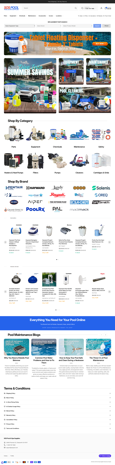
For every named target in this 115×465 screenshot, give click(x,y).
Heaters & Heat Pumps (13, 173)
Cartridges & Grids (101, 173)
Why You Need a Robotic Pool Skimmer (16, 359)
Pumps (57, 173)
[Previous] (5, 242)
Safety (101, 147)
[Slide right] (105, 334)
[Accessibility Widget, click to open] (2, 462)
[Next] (109, 242)
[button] (108, 8)
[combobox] (50, 8)
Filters (35, 173)
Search (97, 26)
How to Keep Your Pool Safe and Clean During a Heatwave (71, 359)
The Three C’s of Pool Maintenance (98, 359)
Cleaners (79, 173)
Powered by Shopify (107, 461)
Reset (106, 26)
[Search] (75, 8)
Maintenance (79, 147)
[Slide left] (101, 334)
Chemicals (57, 147)
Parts (14, 147)
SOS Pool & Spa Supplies (98, 461)
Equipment (35, 147)
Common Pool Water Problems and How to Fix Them (43, 360)
